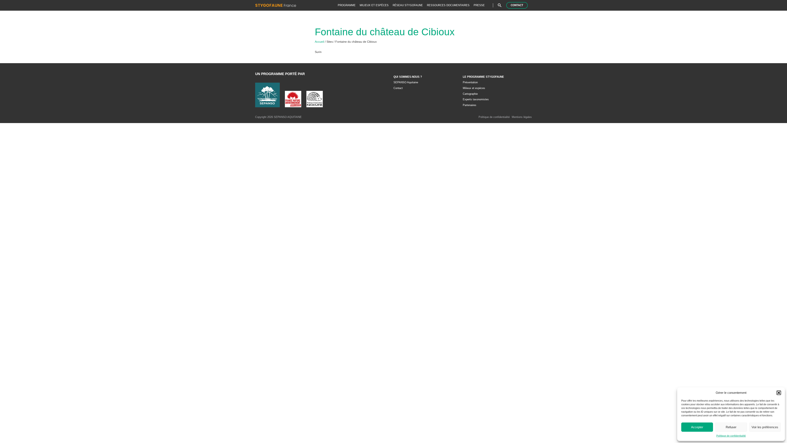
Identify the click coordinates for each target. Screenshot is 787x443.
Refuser (731, 427)
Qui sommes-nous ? (408, 76)
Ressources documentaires (448, 5)
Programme (347, 5)
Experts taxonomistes (476, 99)
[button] (779, 393)
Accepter (697, 427)
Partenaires (469, 105)
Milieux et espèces (374, 5)
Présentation (470, 82)
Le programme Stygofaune (483, 76)
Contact (517, 5)
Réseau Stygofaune (408, 5)
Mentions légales (522, 117)
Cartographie (470, 93)
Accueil (320, 41)
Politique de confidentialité (731, 435)
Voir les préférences (765, 427)
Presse (479, 5)
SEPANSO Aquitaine (406, 82)
